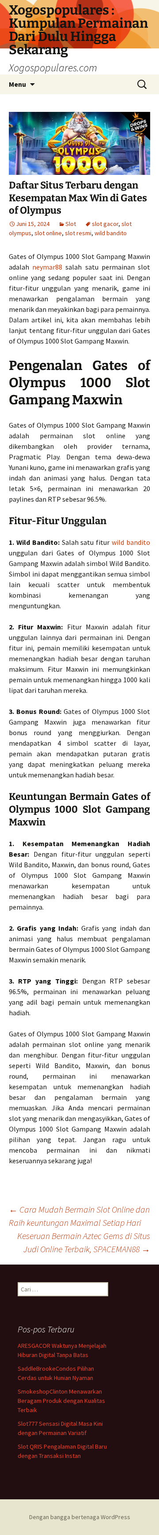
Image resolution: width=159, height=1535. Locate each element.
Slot (70, 224)
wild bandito (111, 233)
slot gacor (105, 224)
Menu (17, 84)
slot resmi (78, 233)
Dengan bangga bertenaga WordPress (79, 1517)
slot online (48, 233)
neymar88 (47, 267)
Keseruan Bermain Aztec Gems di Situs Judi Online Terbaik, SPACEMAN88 (83, 1242)
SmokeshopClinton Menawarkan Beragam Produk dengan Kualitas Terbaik (61, 1400)
